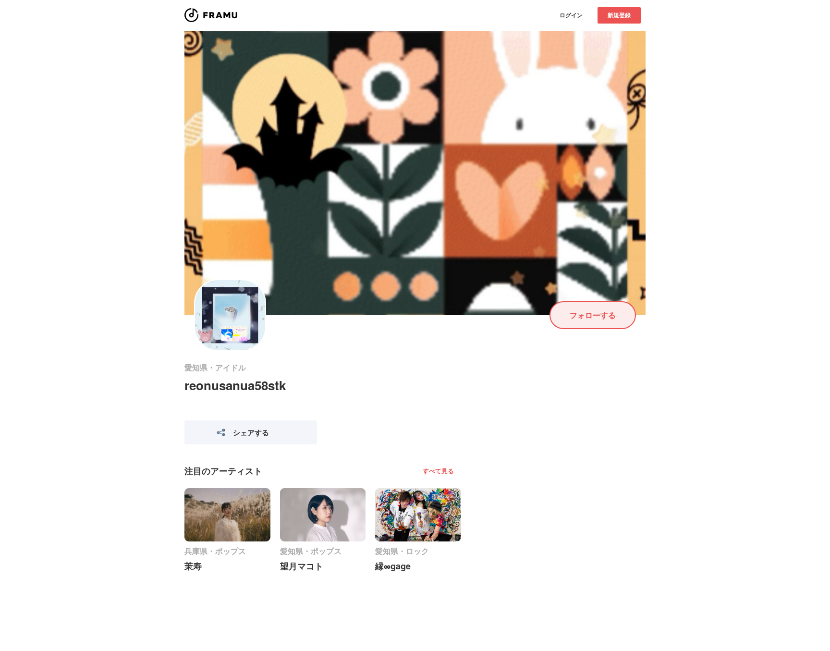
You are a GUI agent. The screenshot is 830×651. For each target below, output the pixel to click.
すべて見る (438, 470)
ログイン (571, 15)
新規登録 (619, 15)
